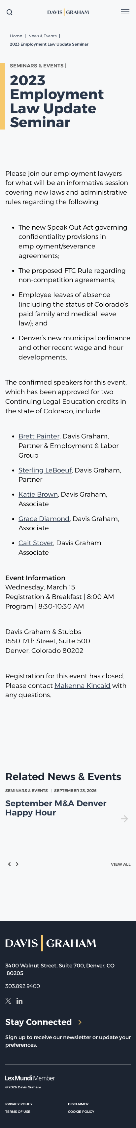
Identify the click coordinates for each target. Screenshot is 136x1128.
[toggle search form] (10, 12)
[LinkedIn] (19, 1002)
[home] (68, 12)
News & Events (42, 35)
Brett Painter (38, 436)
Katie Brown (38, 494)
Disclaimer (78, 1104)
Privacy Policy (18, 1104)
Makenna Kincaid (82, 686)
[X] (8, 1002)
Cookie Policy (81, 1111)
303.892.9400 (22, 986)
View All (121, 864)
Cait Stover (35, 543)
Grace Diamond (44, 519)
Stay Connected (38, 1022)
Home (16, 35)
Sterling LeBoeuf (45, 470)
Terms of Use (17, 1111)
